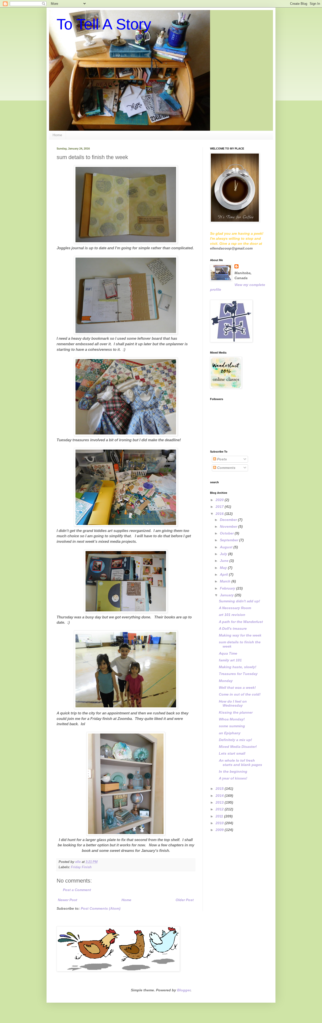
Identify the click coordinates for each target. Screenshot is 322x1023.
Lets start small (232, 753)
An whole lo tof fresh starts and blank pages (240, 762)
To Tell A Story (104, 24)
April (224, 574)
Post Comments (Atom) (100, 908)
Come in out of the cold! (240, 694)
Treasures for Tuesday (238, 674)
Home (57, 135)
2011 (220, 816)
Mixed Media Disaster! (238, 747)
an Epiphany (229, 733)
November (229, 526)
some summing (232, 726)
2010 (220, 823)
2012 (220, 809)
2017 (220, 507)
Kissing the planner (236, 712)
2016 (220, 514)
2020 (220, 500)
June (224, 561)
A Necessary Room (235, 608)
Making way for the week (240, 635)
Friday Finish (81, 867)
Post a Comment (77, 890)
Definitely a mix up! (235, 740)
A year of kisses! (233, 778)
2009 (220, 830)
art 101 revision (232, 615)
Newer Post (67, 900)
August (226, 547)
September (229, 540)
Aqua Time (228, 653)
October (227, 533)
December (229, 520)
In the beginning (233, 771)
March (225, 581)
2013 (220, 802)
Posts (221, 459)
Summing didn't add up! (239, 601)
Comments (225, 468)
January (227, 595)
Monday (226, 681)
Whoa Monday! (232, 719)
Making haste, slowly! (237, 667)
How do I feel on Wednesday (233, 703)
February (228, 588)
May (224, 568)
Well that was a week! (237, 688)
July (224, 554)
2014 (220, 796)
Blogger (183, 990)
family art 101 (230, 660)
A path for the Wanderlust (241, 622)
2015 (220, 789)
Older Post (185, 900)
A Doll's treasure (233, 628)
